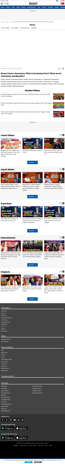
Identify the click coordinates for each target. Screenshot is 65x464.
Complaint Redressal (6, 317)
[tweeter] (6, 419)
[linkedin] (18, 419)
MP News (3, 395)
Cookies (5, 460)
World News (4, 352)
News (11, 21)
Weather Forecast (5, 339)
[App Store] (21, 428)
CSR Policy (41, 445)
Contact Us (4, 311)
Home (2, 7)
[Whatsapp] (59, 69)
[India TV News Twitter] (62, 0)
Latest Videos (8, 135)
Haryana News (5, 390)
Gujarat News (4, 406)
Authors (3, 328)
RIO (47, 445)
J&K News (3, 408)
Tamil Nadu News (5, 399)
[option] (11, 147)
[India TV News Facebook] (60, 0)
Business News (5, 368)
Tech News (4, 363)
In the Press (4, 320)
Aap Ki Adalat (7, 169)
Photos (44, 7)
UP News (3, 401)
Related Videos (32, 90)
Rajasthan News (36, 388)
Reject (38, 462)
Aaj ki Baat (15, 28)
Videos (8, 7)
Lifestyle (50, 7)
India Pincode (4, 341)
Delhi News (4, 388)
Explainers (3, 366)
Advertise (3, 315)
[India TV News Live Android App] (7, 428)
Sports (23, 7)
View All (31, 162)
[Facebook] (2, 419)
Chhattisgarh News (6, 404)
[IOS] (56, 0)
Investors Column (5, 322)
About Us (3, 313)
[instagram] (10, 419)
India (13, 7)
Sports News (4, 361)
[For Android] (7, 438)
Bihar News (4, 386)
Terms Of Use (23, 445)
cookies (60, 460)
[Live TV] (62, 4)
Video (6, 21)
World (18, 7)
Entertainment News (6, 359)
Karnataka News (5, 410)
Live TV (3, 326)
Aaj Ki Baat (6, 203)
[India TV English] (33, 3)
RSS (51, 445)
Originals (34, 28)
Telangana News (36, 390)
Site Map (15, 445)
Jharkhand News (5, 393)
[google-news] (22, 419)
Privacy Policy (32, 445)
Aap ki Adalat (5, 28)
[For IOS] (21, 438)
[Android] (58, 0)
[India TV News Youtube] (63, 0)
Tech (38, 7)
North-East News (5, 397)
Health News (4, 370)
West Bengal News (37, 393)
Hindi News (4, 324)
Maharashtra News (37, 386)
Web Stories (4, 331)
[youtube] (14, 419)
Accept (28, 462)
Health (57, 7)
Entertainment (31, 7)
